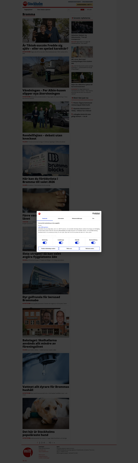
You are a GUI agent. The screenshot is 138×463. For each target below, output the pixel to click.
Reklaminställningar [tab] (77, 218)
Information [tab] (61, 218)
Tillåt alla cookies (89, 248)
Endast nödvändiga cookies (48, 248)
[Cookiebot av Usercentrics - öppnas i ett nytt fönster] (93, 214)
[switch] (61, 243)
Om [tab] (93, 218)
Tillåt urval (69, 248)
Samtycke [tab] (44, 218)
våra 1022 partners (43, 227)
